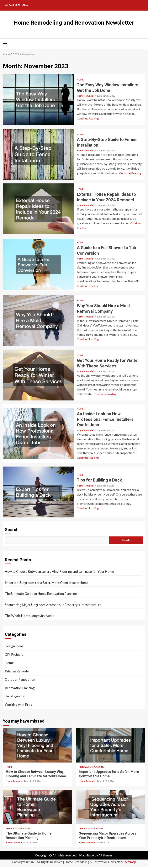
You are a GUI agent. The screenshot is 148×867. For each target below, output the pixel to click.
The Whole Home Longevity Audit (29, 616)
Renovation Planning (20, 688)
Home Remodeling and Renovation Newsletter (74, 22)
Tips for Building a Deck (38, 492)
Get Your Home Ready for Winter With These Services (38, 375)
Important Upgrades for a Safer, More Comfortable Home (46, 583)
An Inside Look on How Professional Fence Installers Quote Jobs (38, 433)
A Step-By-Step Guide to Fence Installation (38, 154)
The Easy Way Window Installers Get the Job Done (38, 99)
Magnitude (86, 855)
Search (11, 529)
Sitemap (130, 862)
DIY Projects (14, 654)
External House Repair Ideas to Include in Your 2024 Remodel (38, 208)
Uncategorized (15, 696)
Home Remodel (85, 95)
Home (80, 80)
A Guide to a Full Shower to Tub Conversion (38, 264)
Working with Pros (18, 705)
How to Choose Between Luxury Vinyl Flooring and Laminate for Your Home (59, 571)
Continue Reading (88, 118)
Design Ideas (14, 646)
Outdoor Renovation (20, 679)
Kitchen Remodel (17, 671)
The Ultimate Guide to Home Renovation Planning (41, 594)
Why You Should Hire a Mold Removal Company (38, 320)
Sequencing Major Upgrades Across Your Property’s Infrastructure (53, 605)
